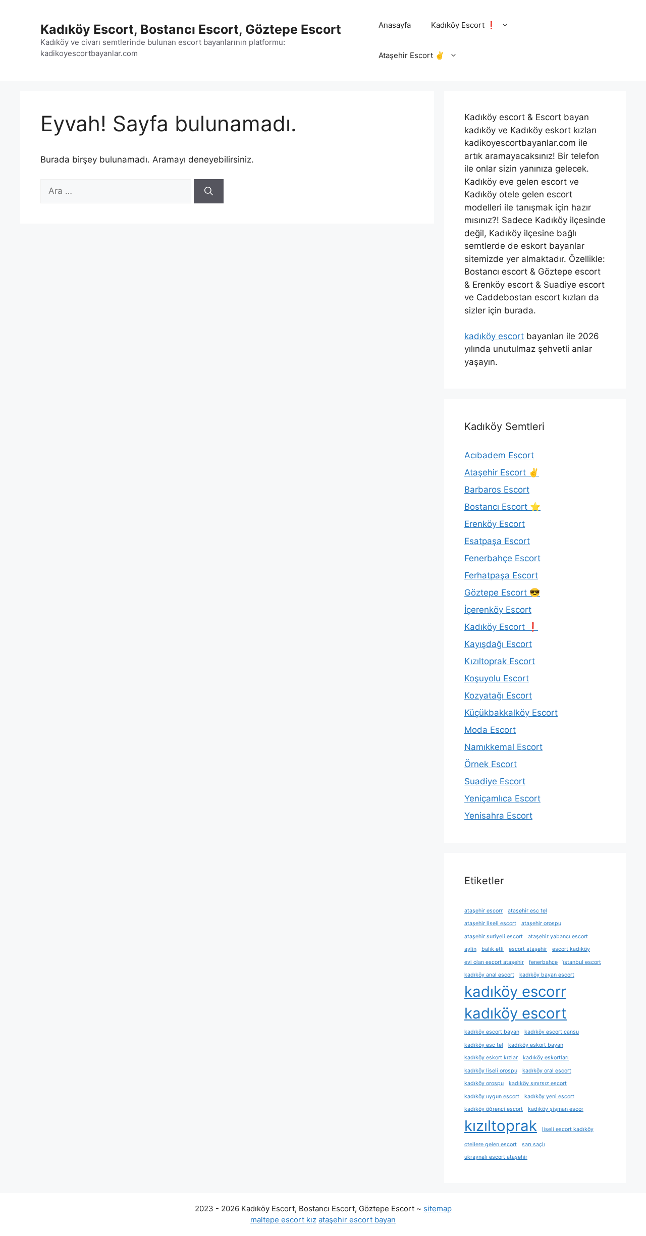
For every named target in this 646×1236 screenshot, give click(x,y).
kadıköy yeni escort (549, 1096)
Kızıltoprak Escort (499, 661)
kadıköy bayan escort (546, 975)
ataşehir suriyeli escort (493, 936)
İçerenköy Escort (497, 610)
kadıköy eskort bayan (535, 1045)
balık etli (492, 949)
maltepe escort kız (283, 1219)
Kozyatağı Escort (498, 695)
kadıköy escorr (515, 991)
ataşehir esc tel (527, 910)
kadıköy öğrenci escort (493, 1109)
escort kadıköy (571, 949)
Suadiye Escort (494, 781)
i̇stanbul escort (582, 962)
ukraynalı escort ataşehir (495, 1157)
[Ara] (209, 191)
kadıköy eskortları (546, 1057)
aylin (470, 949)
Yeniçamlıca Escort (502, 798)
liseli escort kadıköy (568, 1129)
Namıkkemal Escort (503, 747)
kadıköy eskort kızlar (491, 1057)
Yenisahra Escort (498, 816)
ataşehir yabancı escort (558, 936)
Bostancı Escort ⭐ (502, 507)
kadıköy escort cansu (551, 1032)
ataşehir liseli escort (490, 923)
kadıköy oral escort (546, 1070)
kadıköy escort (494, 336)
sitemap (437, 1208)
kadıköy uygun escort (491, 1096)
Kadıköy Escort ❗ (463, 25)
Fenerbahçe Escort (502, 558)
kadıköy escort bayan (491, 1032)
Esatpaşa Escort (497, 541)
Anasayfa (395, 25)
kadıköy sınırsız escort (538, 1083)
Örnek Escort (490, 764)
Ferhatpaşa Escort (501, 575)
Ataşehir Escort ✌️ (412, 55)
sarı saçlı (533, 1144)
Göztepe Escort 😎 (502, 592)
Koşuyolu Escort (496, 678)
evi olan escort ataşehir (494, 962)
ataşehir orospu (541, 923)
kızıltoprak (500, 1126)
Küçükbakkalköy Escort (511, 713)
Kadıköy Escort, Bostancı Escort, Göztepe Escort (190, 29)
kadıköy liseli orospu (490, 1070)
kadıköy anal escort (489, 975)
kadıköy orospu (484, 1083)
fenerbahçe (543, 962)
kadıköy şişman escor (555, 1109)
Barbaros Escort (496, 490)
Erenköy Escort (494, 524)
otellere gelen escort (490, 1144)
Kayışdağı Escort (498, 644)
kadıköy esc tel (483, 1045)
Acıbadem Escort (499, 455)
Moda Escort (490, 730)
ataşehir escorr (483, 910)
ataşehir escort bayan (357, 1219)
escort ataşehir (528, 949)
